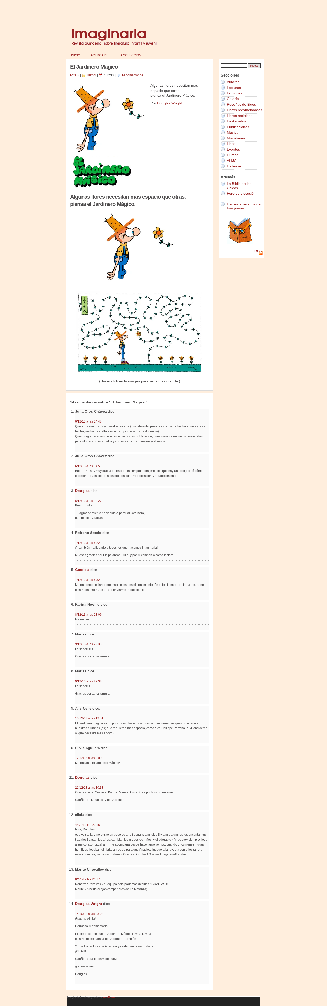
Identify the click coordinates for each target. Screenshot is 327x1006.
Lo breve (234, 166)
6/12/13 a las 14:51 (88, 466)
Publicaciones (238, 127)
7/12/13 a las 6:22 (87, 542)
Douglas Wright (169, 103)
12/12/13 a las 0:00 (88, 758)
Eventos (233, 149)
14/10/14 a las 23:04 (89, 913)
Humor (91, 75)
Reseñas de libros (241, 104)
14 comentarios (132, 75)
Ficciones (234, 93)
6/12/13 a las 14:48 (88, 421)
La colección (130, 55)
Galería (233, 99)
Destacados (236, 121)
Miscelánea (236, 138)
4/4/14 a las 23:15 (87, 824)
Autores (233, 82)
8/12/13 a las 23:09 (88, 614)
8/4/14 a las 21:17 (87, 879)
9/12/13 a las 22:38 (88, 681)
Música (232, 132)
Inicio (75, 55)
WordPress (109, 997)
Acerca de (99, 55)
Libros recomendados (244, 110)
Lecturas (234, 87)
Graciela (82, 570)
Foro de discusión (241, 193)
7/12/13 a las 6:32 (87, 579)
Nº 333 (74, 75)
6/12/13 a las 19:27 (88, 500)
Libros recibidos (239, 116)
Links (231, 144)
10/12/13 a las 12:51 (89, 718)
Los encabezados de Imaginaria (244, 206)
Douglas (82, 491)
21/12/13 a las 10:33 (89, 787)
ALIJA (231, 160)
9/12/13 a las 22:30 (88, 644)
